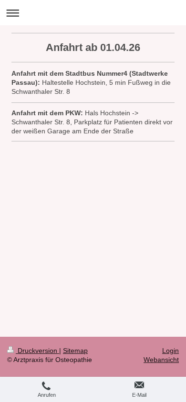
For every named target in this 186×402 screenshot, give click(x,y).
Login (170, 350)
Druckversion (37, 350)
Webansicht (161, 359)
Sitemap (75, 350)
